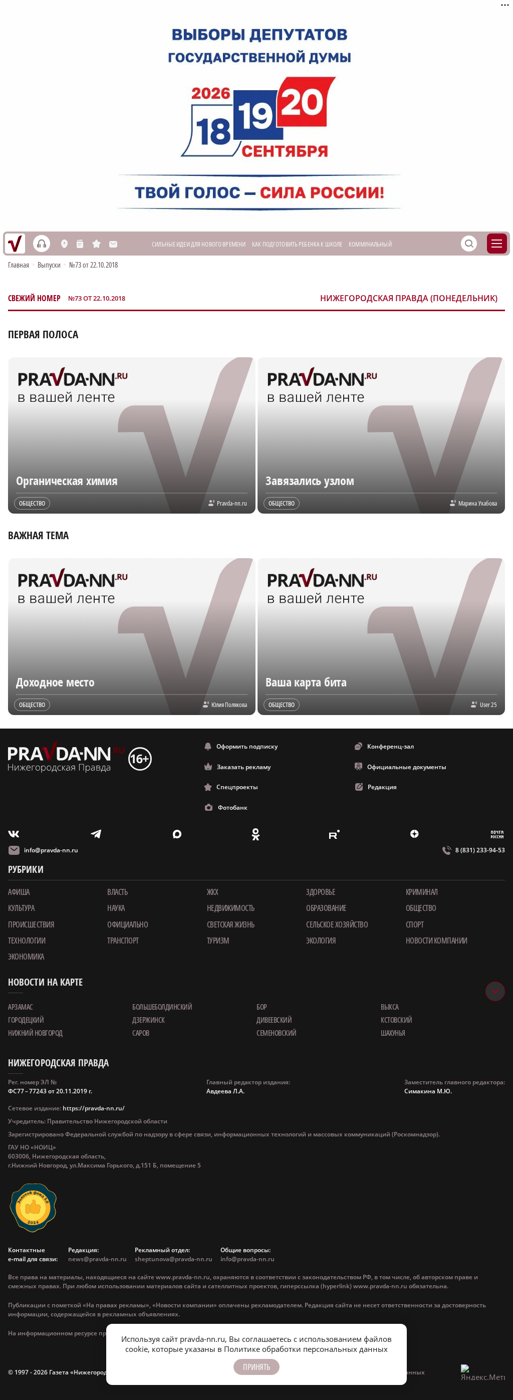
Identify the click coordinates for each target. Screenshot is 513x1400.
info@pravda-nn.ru (51, 850)
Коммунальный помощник (386, 244)
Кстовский (396, 1020)
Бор (261, 1007)
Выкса (390, 1007)
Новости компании (436, 940)
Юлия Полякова (229, 704)
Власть (117, 891)
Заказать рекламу (244, 767)
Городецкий (26, 1020)
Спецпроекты (237, 787)
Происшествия (31, 924)
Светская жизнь (230, 924)
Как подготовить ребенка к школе (297, 244)
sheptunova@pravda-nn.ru (173, 1259)
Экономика (26, 956)
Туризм (218, 940)
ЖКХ (212, 891)
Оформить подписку (247, 746)
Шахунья (393, 1033)
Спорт (415, 924)
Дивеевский (274, 1020)
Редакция (382, 787)
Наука (116, 907)
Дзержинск (148, 1020)
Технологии (26, 940)
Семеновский (276, 1033)
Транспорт (123, 940)
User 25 (488, 704)
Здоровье (320, 891)
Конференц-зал (390, 746)
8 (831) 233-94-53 (480, 850)
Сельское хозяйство (337, 924)
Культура (21, 907)
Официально (127, 924)
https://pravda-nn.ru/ (94, 1108)
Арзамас (20, 1007)
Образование (326, 907)
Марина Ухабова (477, 503)
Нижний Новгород (35, 1033)
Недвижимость (230, 907)
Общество (421, 907)
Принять (256, 1366)
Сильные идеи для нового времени (198, 244)
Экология (321, 940)
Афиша (19, 891)
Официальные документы (406, 767)
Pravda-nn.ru (232, 503)
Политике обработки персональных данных (306, 1349)
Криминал (422, 891)
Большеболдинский (162, 1007)
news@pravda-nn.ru (97, 1259)
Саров (140, 1033)
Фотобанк (232, 807)
